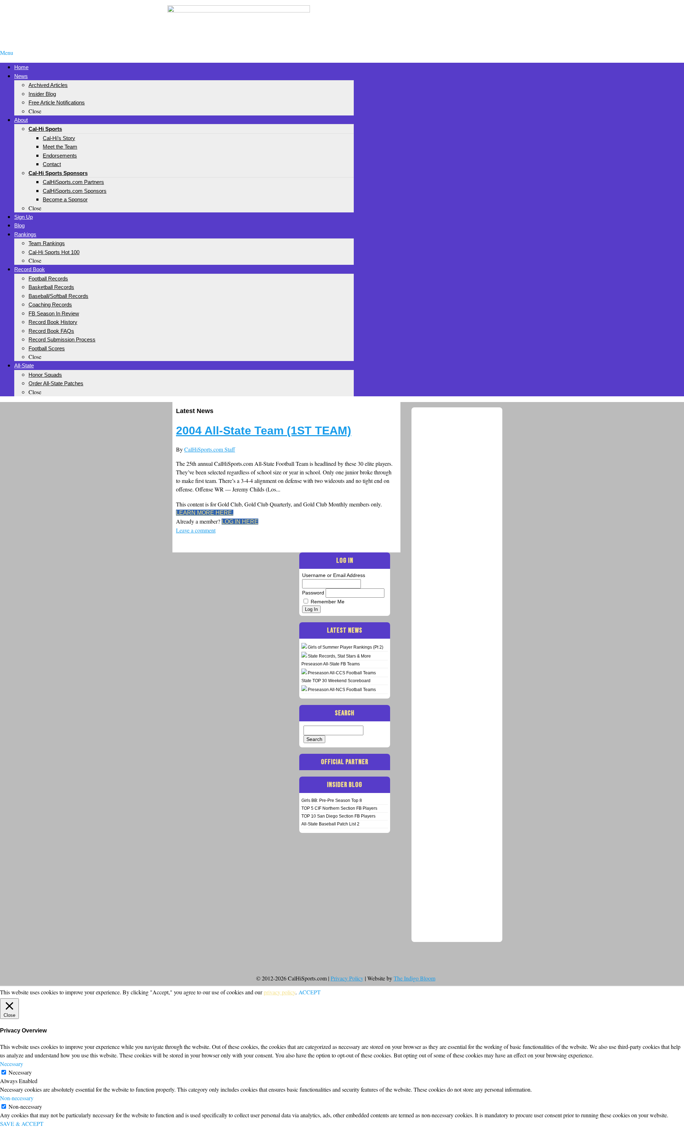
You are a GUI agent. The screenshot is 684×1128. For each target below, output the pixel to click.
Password (313, 593)
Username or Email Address (333, 575)
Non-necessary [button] (16, 1098)
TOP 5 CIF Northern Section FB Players (339, 808)
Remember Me (327, 601)
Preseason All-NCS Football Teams (342, 689)
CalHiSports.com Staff (209, 449)
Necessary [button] (11, 1063)
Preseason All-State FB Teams (330, 663)
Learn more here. (204, 513)
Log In (311, 609)
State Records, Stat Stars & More (339, 656)
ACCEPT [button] (310, 992)
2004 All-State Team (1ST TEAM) (263, 430)
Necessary (20, 1072)
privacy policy (279, 992)
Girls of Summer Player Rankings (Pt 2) (345, 647)
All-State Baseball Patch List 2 (330, 823)
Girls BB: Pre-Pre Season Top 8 (331, 800)
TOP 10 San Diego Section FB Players (338, 816)
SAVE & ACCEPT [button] (21, 1123)
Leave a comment (196, 530)
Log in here (240, 522)
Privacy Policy (347, 978)
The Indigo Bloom (414, 978)
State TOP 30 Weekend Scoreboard (335, 680)
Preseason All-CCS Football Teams (342, 672)
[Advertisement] (445, 17)
